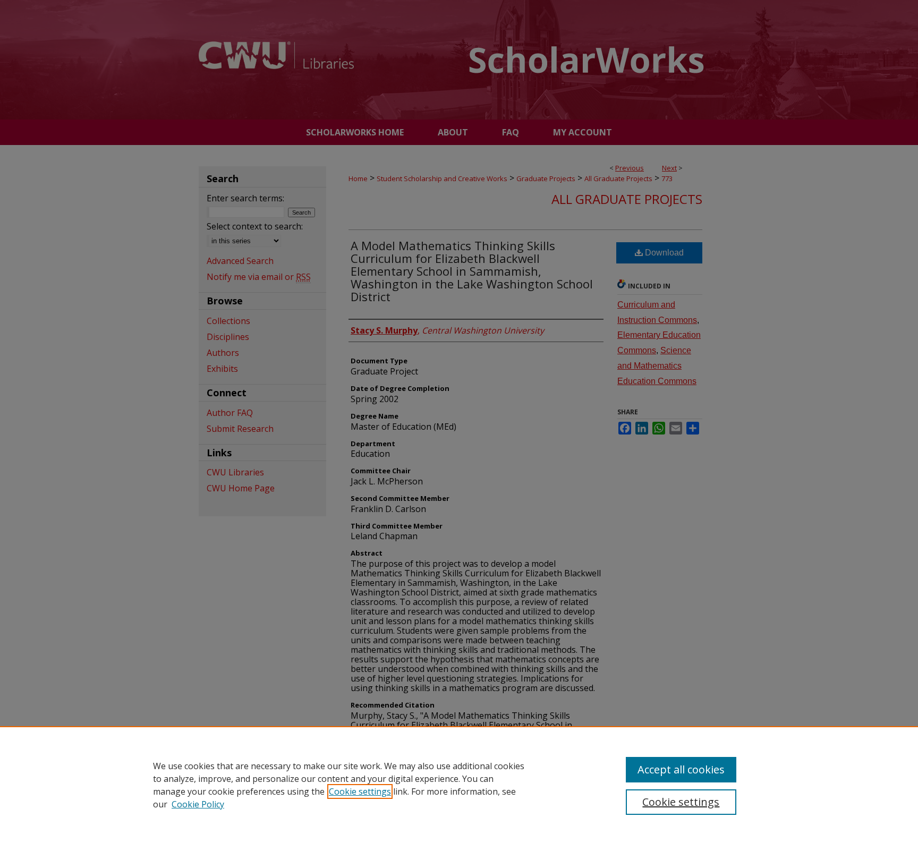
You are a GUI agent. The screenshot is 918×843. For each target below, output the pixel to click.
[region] (459, 784)
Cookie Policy (198, 804)
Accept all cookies (681, 769)
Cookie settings (360, 791)
